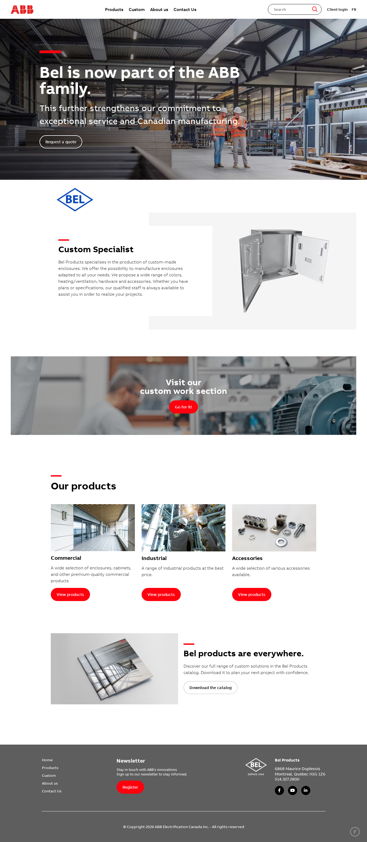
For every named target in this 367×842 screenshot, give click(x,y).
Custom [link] (137, 9)
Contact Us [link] (185, 9)
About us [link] (159, 9)
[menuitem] (114, 9)
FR (354, 9)
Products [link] (114, 9)
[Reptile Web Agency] (355, 832)
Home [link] (47, 759)
